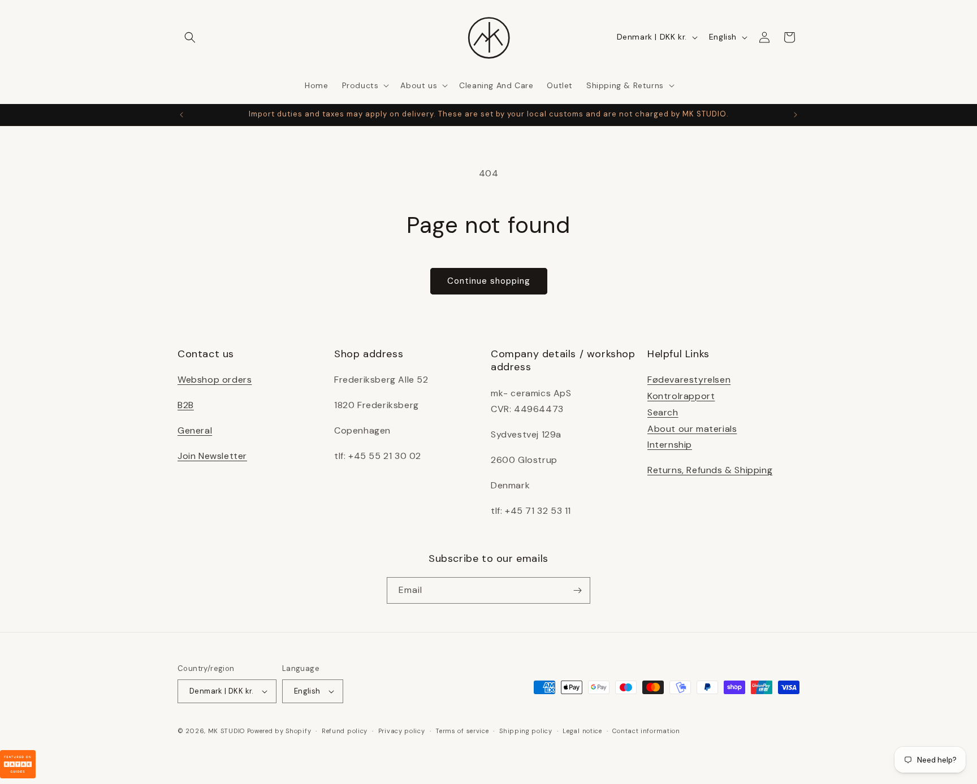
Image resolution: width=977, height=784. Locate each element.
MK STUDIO (227, 731)
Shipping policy (525, 731)
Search (662, 412)
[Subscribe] (577, 590)
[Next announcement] (795, 114)
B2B (186, 405)
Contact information (646, 731)
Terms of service (461, 731)
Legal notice (582, 731)
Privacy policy (401, 731)
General (195, 430)
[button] (190, 37)
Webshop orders (215, 379)
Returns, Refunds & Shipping (709, 470)
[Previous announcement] (181, 114)
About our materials (692, 429)
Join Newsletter (212, 456)
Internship (669, 445)
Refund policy (345, 731)
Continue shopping (488, 281)
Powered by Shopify (279, 731)
